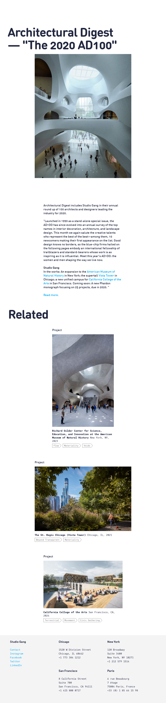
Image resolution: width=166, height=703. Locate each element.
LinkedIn (16, 665)
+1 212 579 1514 (118, 661)
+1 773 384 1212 (70, 657)
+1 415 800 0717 (70, 690)
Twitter (15, 661)
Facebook (16, 657)
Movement (70, 620)
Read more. (51, 295)
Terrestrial (52, 620)
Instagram (16, 653)
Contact (15, 649)
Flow (56, 446)
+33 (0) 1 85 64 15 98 (122, 690)
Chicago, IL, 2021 (73, 535)
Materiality (71, 446)
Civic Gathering (90, 620)
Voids (87, 446)
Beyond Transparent (47, 540)
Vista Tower (106, 275)
